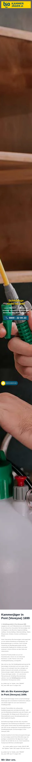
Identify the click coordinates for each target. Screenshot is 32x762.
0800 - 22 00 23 (17, 317)
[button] (28, 4)
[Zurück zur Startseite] (13, 4)
